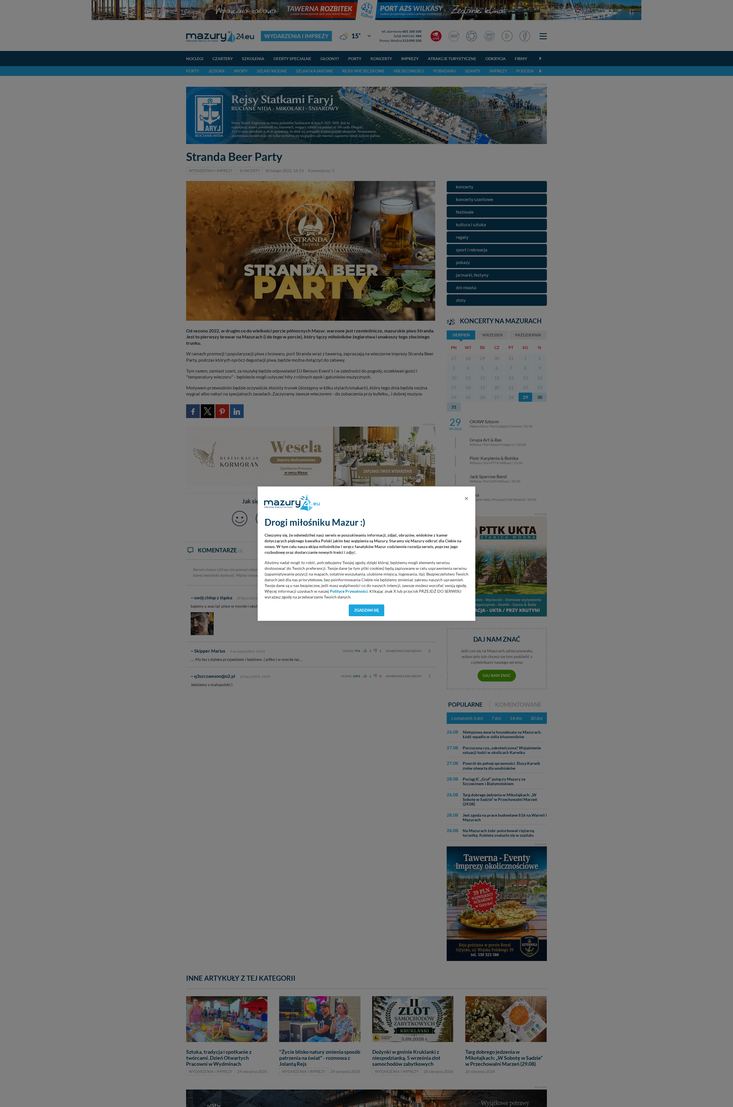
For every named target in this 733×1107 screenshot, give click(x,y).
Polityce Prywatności (349, 591)
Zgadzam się (366, 610)
